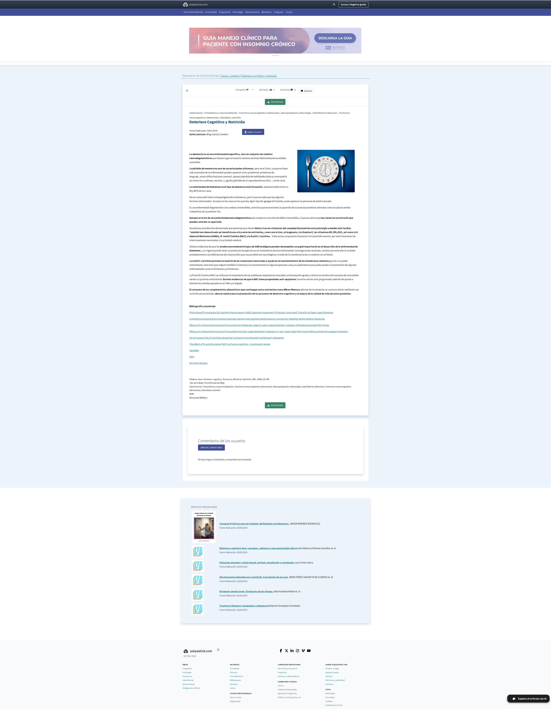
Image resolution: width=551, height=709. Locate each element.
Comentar (287, 89)
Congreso (278, 12)
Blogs (215, 75)
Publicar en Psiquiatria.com (289, 697)
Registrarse (235, 701)
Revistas (234, 684)
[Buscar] (334, 4)
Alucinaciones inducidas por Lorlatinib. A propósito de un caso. (254, 577)
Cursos (289, 12)
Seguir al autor (254, 131)
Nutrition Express (198, 363)
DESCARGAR (276, 101)
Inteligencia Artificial (191, 688)
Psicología (238, 12)
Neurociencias (189, 684)
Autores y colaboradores (288, 676)
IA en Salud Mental (193, 12)
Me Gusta (266, 89)
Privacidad (329, 697)
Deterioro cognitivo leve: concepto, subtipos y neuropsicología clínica (258, 548)
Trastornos (187, 676)
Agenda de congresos (287, 693)
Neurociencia (252, 12)
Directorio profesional (287, 668)
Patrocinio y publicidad (335, 680)
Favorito (307, 90)
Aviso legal (330, 693)
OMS (191, 356)
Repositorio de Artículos (196, 75)
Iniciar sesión (235, 697)
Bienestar (266, 12)
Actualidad (211, 12)
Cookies (328, 701)
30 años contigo (332, 668)
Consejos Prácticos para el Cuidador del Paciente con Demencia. (254, 523)
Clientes (328, 676)
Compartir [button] (240, 89)
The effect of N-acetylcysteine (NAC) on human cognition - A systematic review (229, 344)
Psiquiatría (224, 12)
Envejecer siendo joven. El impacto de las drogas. (246, 591)
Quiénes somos (332, 672)
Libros (233, 688)
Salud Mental (188, 680)
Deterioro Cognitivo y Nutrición (259, 75)
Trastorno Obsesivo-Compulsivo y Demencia (243, 605)
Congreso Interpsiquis (287, 689)
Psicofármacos (236, 676)
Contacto (329, 684)
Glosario (233, 672)
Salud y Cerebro (230, 75)
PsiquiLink (282, 672)
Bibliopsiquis (235, 680)
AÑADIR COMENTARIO (211, 447)
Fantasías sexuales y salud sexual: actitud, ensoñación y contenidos (256, 562)
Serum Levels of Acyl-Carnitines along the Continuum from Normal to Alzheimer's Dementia (236, 337)
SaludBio (194, 350)
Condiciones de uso (333, 705)
